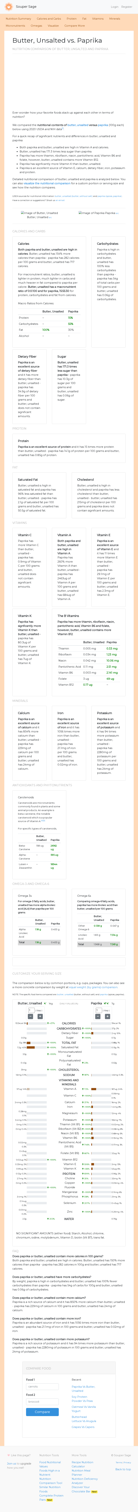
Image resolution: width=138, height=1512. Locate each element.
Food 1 (30, 1379)
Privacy (127, 1462)
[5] (44, 821)
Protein (72, 18)
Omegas (36, 25)
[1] (63, 128)
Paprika (110, 213)
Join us (11, 1463)
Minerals (114, 18)
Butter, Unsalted (37, 217)
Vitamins (98, 18)
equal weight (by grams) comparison (93, 987)
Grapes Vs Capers (83, 1427)
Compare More (75, 25)
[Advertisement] (69, 83)
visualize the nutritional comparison (47, 183)
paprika (103, 125)
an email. (60, 200)
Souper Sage (25, 7)
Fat (84, 18)
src (50, 217)
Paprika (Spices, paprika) (110, 196)
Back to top (123, 1469)
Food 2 (30, 1394)
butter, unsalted (77, 125)
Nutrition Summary (18, 18)
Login (114, 6)
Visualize (53, 25)
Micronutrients (15, 25)
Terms (119, 1462)
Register (126, 6)
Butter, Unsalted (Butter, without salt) (74, 196)
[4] (42, 821)
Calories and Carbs (49, 18)
